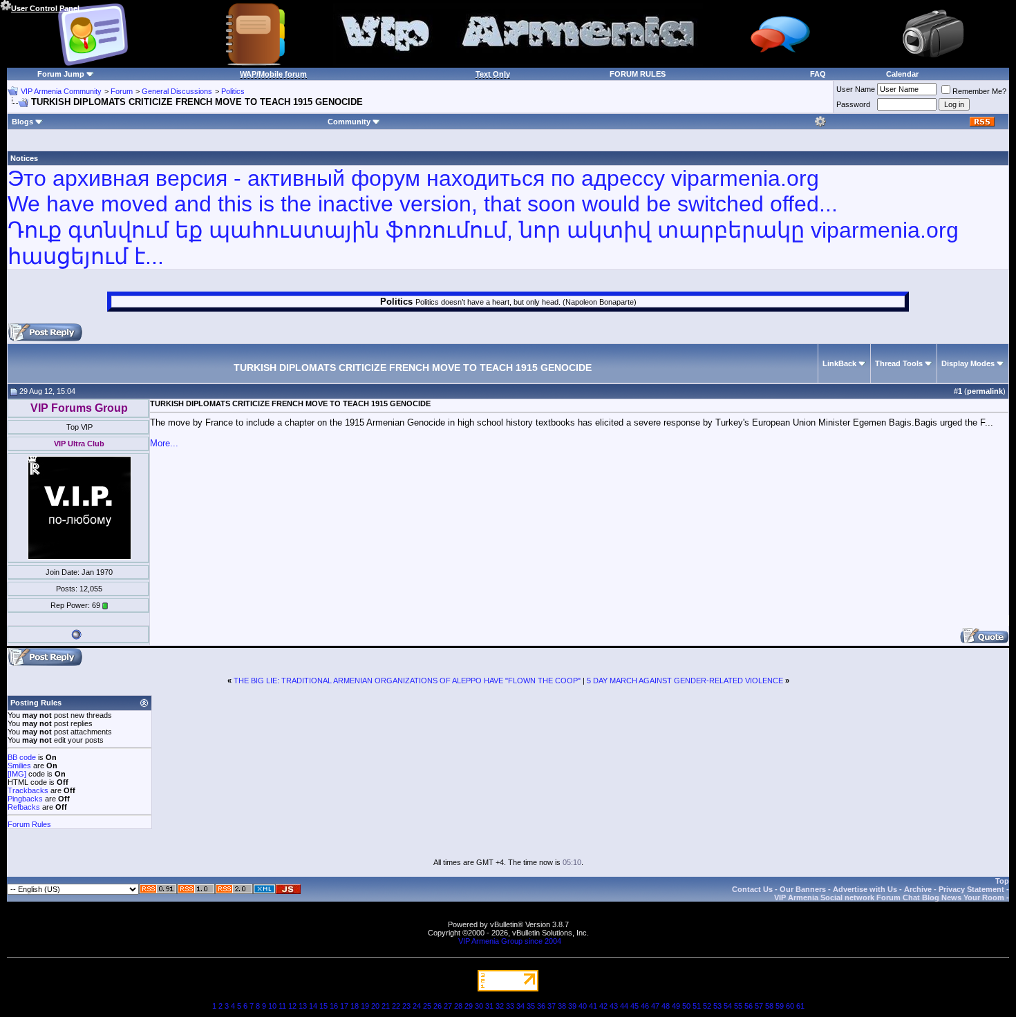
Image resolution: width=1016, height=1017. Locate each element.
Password (853, 104)
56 (748, 1006)
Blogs (22, 121)
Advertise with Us (865, 889)
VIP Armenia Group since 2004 (509, 941)
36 (541, 1006)
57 (759, 1006)
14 (313, 1006)
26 (437, 1006)
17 (344, 1006)
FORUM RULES (638, 74)
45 (634, 1006)
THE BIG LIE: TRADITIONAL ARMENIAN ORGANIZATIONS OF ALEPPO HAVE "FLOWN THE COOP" (407, 680)
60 (790, 1006)
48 (665, 1006)
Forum (122, 91)
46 (645, 1006)
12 (292, 1006)
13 (303, 1006)
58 (769, 1006)
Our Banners (803, 889)
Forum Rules (29, 824)
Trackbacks (28, 790)
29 (468, 1006)
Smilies (19, 765)
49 (676, 1006)
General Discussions (177, 91)
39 (572, 1006)
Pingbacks (25, 799)
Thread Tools (899, 363)
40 (582, 1006)
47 (655, 1006)
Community (349, 121)
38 (562, 1006)
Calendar (902, 74)
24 (417, 1006)
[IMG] (17, 774)
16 (334, 1006)
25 (427, 1006)
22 (396, 1006)
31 (489, 1006)
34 (520, 1006)
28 (458, 1006)
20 (375, 1006)
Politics (233, 91)
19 (365, 1006)
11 (282, 1006)
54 (728, 1006)
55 (738, 1006)
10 (272, 1006)
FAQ (818, 74)
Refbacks (24, 807)
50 (686, 1006)
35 (531, 1006)
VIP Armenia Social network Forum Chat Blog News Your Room (889, 897)
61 (800, 1006)
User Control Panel (45, 8)
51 (697, 1006)
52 (707, 1006)
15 (323, 1006)
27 (448, 1006)
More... (164, 443)
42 (603, 1006)
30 (479, 1006)
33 (510, 1006)
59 (779, 1006)
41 (593, 1006)
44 (624, 1006)
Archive (918, 889)
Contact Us (752, 889)
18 (354, 1006)
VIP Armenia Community (61, 91)
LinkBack (839, 363)
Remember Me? (979, 91)
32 (500, 1006)
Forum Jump (60, 74)
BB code (22, 757)
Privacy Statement (971, 889)
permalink (985, 391)
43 (614, 1006)
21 (386, 1006)
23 (406, 1006)
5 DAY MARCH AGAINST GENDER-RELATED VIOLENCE (685, 680)
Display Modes (968, 363)
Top (1002, 881)
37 (551, 1006)
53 (717, 1006)
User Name (855, 89)
